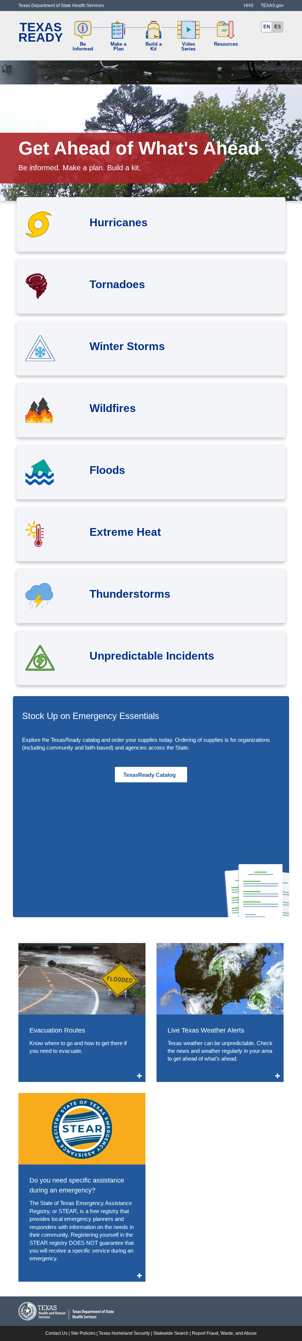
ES (277, 26)
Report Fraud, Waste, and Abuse (224, 1333)
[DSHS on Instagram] (221, 2)
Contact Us (56, 1333)
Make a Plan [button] (118, 46)
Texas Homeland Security (124, 1333)
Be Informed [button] (83, 46)
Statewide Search (171, 1333)
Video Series (188, 46)
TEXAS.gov (272, 5)
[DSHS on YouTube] (236, 2)
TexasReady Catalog (151, 775)
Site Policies (83, 1333)
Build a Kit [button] (153, 46)
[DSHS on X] (229, 2)
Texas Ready (40, 32)
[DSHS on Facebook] (214, 2)
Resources (226, 44)
